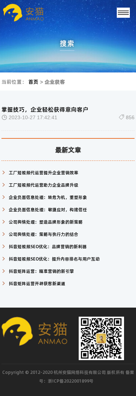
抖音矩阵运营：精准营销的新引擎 (41, 271)
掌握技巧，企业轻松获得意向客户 (44, 109)
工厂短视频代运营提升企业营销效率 (43, 172)
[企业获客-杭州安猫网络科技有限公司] (35, 13)
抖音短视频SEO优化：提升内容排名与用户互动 (54, 258)
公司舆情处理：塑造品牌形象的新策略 (46, 221)
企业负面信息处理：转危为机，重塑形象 (48, 197)
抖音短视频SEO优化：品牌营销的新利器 (48, 246)
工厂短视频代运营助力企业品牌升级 (43, 185)
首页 (33, 81)
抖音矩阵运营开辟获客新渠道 (37, 283)
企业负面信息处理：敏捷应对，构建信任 (48, 209)
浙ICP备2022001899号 (71, 381)
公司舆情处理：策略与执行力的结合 (43, 234)
